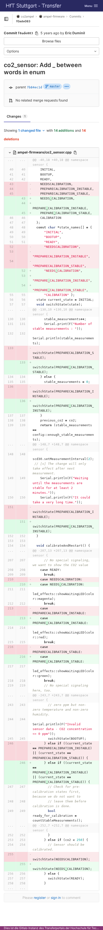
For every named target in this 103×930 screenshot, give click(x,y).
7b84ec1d (34, 87)
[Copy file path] (75, 152)
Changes (16, 116)
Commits (75, 16)
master (55, 86)
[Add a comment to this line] (4, 170)
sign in (56, 898)
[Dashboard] (34, 6)
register (40, 898)
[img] (66, 86)
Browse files (51, 41)
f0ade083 (23, 21)
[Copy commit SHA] (37, 33)
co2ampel (27, 16)
